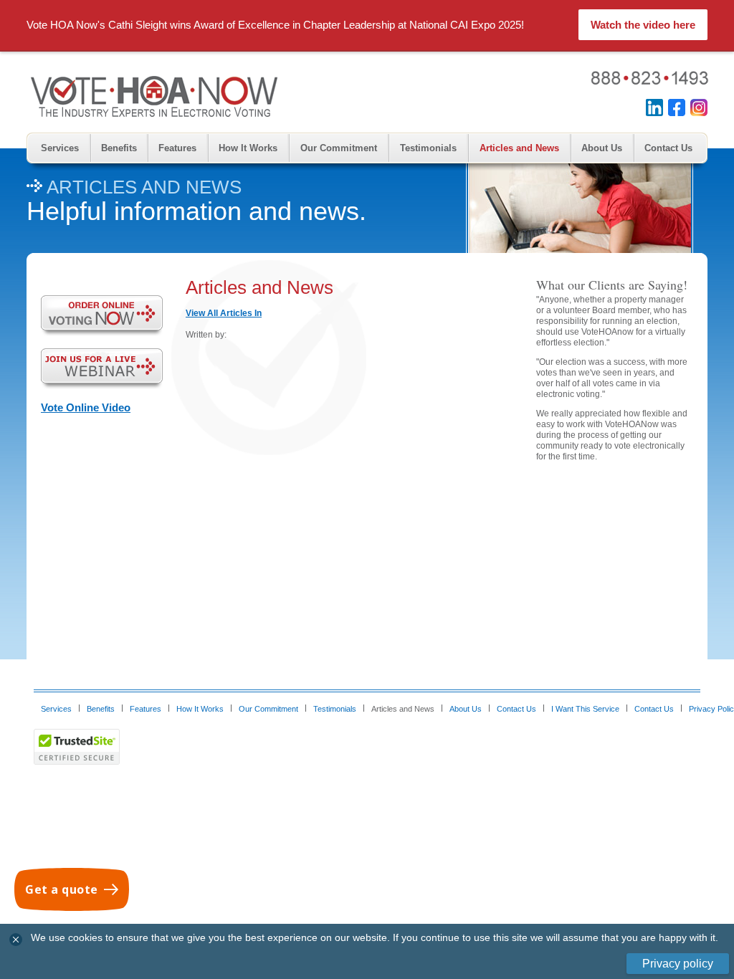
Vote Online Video (85, 407)
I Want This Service (585, 709)
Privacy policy (677, 963)
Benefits (119, 148)
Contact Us (668, 148)
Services (60, 148)
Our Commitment (338, 148)
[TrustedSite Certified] (77, 747)
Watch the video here (643, 25)
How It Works (248, 148)
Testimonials (428, 148)
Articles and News (519, 148)
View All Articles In (224, 313)
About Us (601, 148)
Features (177, 148)
